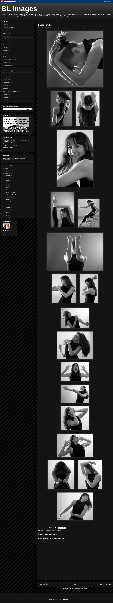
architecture (6, 36)
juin (7, 183)
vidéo (4, 100)
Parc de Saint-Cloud (11, 194)
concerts (5, 47)
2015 (6, 173)
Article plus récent (43, 584)
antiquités (5, 33)
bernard (7, 230)
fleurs (4, 56)
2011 (6, 215)
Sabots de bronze (8, 147)
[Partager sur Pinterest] (65, 528)
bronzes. (5, 42)
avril (7, 185)
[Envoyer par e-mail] (59, 528)
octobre (8, 175)
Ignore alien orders (8, 143)
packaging (6, 76)
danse (54, 530)
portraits (59, 530)
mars (7, 205)
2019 (6, 168)
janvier (8, 210)
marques (5, 62)
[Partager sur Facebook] (64, 528)
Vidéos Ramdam (10, 197)
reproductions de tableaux (10, 91)
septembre (9, 178)
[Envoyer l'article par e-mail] (55, 527)
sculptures (6, 97)
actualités (5, 30)
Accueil (75, 584)
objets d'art (6, 74)
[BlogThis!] (60, 528)
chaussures (6, 44)
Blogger (67, 599)
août (7, 180)
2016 (6, 171)
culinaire (5, 50)
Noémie (8, 187)
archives (5, 39)
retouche (5, 94)
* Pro (4, 24)
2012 (6, 213)
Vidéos (8, 199)
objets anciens (7, 71)
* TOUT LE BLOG (47, 530)
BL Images (19, 9)
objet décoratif (7, 65)
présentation (6, 82)
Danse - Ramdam (11, 192)
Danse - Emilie (10, 189)
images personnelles (8, 59)
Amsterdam (9, 202)
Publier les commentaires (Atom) (78, 588)
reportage (5, 88)
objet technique (7, 68)
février (8, 207)
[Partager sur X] (62, 528)
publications (6, 85)
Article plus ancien (106, 584)
